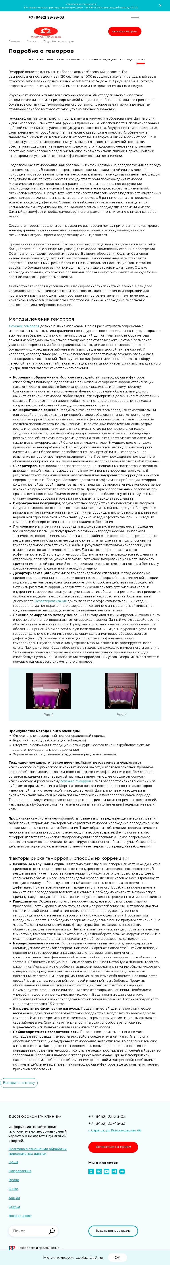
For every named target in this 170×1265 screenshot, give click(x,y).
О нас (13, 1189)
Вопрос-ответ (20, 1216)
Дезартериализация (51, 601)
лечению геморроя (75, 781)
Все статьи (36, 59)
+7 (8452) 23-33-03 (46, 17)
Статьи (14, 1207)
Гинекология (55, 59)
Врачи (14, 1180)
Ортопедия (126, 59)
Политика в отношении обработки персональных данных (38, 1151)
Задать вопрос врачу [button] (113, 1231)
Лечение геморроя (24, 326)
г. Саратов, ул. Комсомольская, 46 (114, 1130)
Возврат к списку (19, 1083)
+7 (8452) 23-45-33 (107, 1123)
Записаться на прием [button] (124, 31)
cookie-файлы (89, 1257)
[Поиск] (52, 1231)
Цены (13, 1162)
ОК (117, 1257)
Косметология (76, 59)
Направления (20, 1171)
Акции (14, 1198)
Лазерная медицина (103, 59)
